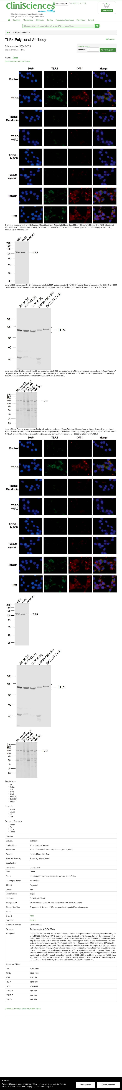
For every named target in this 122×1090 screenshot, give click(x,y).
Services (50, 20)
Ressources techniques (65, 20)
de (78, 3)
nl (85, 3)
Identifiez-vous (83, 46)
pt (82, 3)
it (80, 3)
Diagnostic (40, 20)
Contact (91, 20)
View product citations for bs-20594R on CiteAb (23, 1009)
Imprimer (111, 39)
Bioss (15, 57)
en (72, 3)
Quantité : (82, 49)
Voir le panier (107, 10)
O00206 (33, 920)
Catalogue (16, 20)
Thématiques (28, 20)
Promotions (80, 20)
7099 (32, 916)
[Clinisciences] (8, 32)
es (75, 3)
